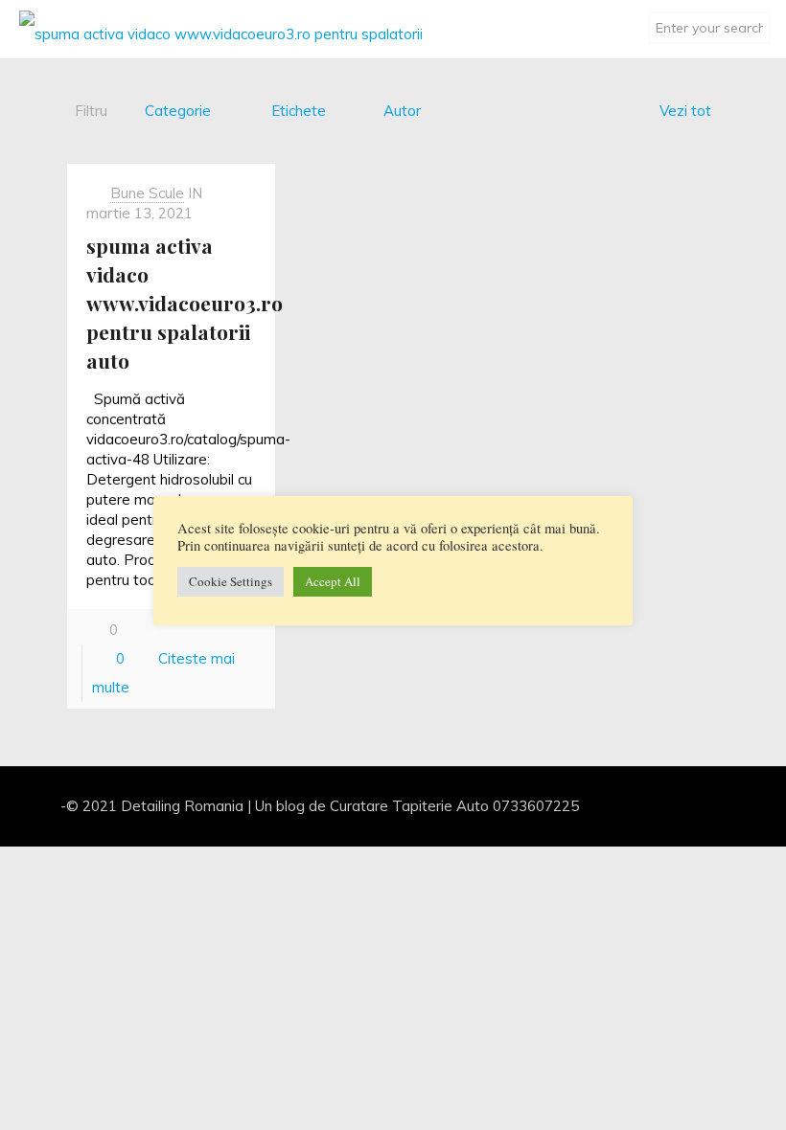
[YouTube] (670, 806)
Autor (402, 111)
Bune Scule (147, 193)
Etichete (298, 111)
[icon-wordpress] (696, 806)
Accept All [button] (332, 581)
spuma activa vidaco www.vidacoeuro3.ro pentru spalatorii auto (184, 302)
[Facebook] (645, 806)
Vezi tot (685, 111)
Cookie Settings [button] (230, 581)
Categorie (178, 111)
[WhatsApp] (619, 806)
